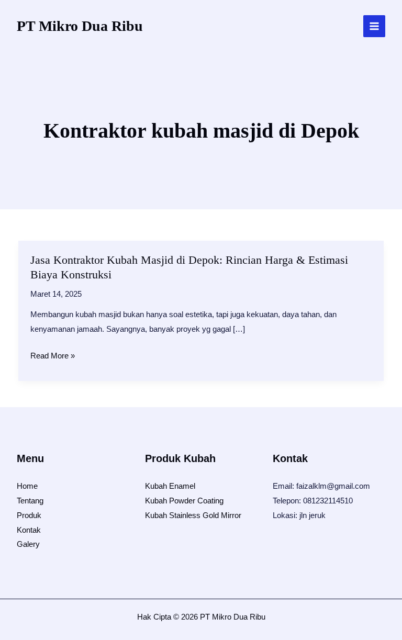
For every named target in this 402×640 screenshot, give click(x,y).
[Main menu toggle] (374, 26)
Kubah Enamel (170, 485)
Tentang (30, 500)
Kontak (29, 529)
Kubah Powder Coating (184, 500)
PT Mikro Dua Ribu (80, 26)
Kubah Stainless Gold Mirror (193, 515)
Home (27, 485)
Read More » (52, 357)
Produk (29, 515)
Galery (28, 544)
